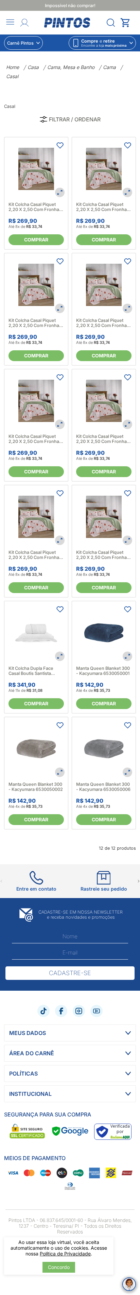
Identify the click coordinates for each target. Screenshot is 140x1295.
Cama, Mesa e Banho (70, 67)
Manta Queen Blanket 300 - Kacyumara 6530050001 (103, 671)
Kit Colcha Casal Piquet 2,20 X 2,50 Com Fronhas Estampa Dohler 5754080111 (35, 555)
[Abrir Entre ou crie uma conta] (24, 23)
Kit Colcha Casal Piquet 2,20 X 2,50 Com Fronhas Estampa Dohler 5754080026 (35, 323)
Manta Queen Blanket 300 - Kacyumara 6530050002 (35, 787)
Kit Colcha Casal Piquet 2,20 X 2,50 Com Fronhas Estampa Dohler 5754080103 (102, 439)
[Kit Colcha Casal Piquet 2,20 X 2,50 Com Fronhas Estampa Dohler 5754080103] (103, 401)
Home (12, 67)
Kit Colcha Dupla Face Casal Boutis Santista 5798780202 (30, 671)
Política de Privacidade (65, 1253)
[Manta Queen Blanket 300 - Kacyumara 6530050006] (103, 749)
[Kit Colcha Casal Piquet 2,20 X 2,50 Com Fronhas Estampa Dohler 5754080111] (36, 517)
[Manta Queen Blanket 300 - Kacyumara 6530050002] (36, 749)
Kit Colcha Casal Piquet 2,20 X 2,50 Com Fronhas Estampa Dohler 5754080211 (102, 555)
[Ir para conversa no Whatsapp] (129, 1284)
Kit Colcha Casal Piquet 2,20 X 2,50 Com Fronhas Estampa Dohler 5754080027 (102, 323)
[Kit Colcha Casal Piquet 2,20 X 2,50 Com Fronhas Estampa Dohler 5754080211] (103, 517)
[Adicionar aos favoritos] (59, 145)
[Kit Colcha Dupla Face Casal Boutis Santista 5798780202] (36, 633)
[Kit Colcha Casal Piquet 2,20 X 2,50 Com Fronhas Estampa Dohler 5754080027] (103, 285)
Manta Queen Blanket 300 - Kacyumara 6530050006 (103, 787)
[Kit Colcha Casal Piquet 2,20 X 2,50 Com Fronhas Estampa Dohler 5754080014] (36, 169)
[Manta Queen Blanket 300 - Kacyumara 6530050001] (103, 633)
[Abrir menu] (10, 22)
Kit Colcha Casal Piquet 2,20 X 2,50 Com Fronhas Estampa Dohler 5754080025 (102, 207)
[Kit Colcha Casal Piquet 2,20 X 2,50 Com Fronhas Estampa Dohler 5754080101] (36, 401)
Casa (33, 67)
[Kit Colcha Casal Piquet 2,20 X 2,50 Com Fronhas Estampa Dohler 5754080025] (103, 169)
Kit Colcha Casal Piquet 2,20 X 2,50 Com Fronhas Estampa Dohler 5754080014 (35, 207)
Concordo (59, 1267)
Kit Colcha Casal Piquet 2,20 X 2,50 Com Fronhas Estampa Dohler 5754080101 (35, 439)
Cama (109, 67)
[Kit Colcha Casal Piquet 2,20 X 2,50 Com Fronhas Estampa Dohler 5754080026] (36, 285)
